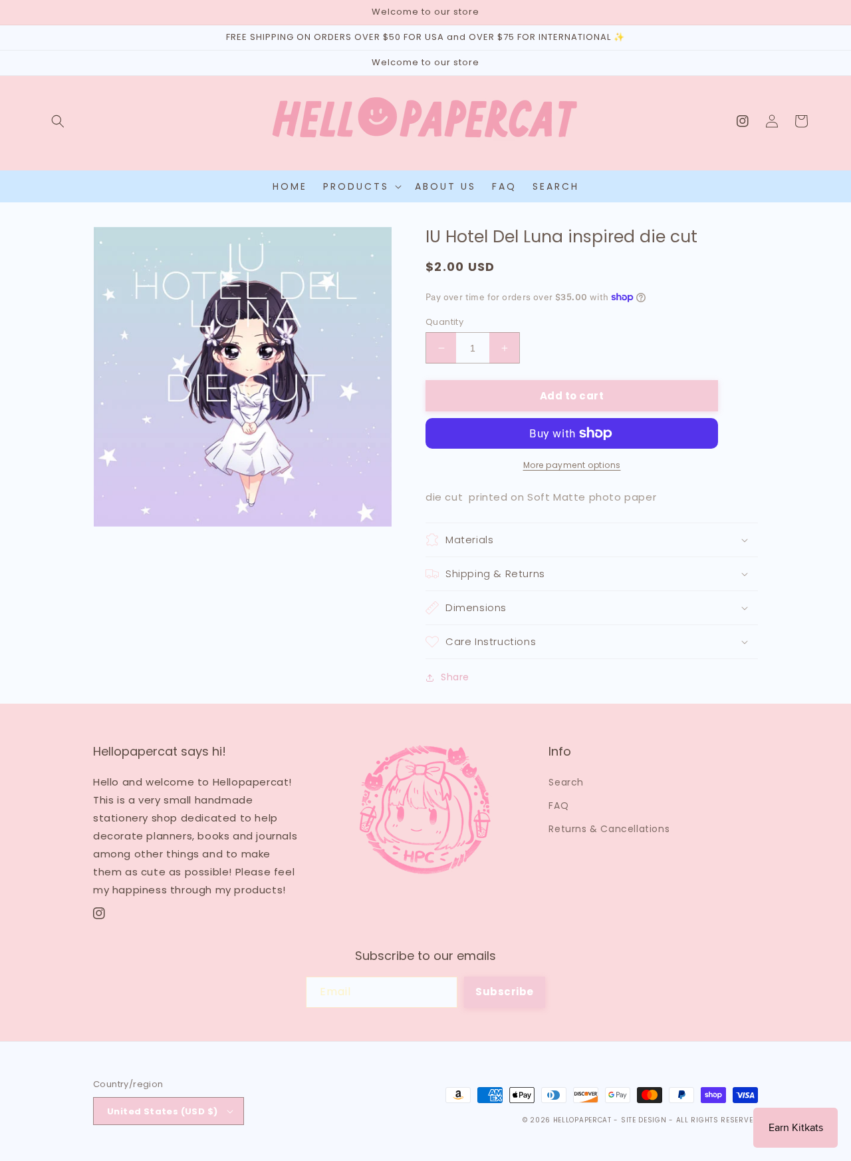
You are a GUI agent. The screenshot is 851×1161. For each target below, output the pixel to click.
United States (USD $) (162, 1111)
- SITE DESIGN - (644, 1120)
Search (566, 782)
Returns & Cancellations (608, 828)
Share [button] (455, 677)
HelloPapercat (582, 1120)
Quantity (444, 322)
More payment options (572, 465)
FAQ (558, 805)
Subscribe (504, 992)
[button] (57, 121)
